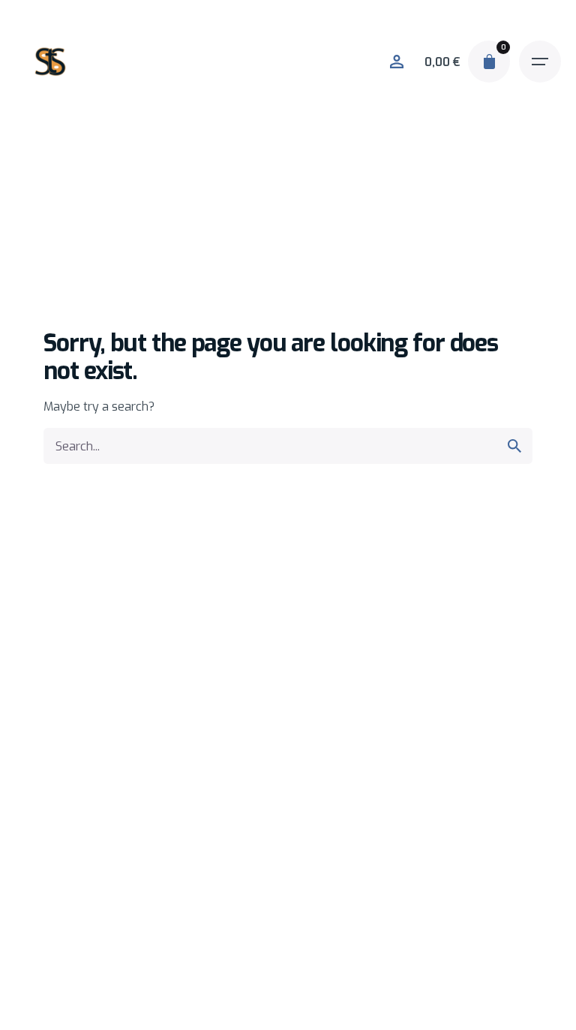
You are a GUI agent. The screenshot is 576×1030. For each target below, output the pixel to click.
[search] (514, 446)
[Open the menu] (540, 62)
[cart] (489, 62)
